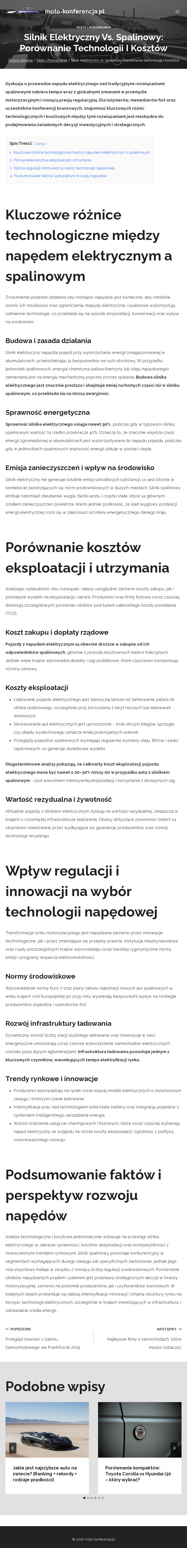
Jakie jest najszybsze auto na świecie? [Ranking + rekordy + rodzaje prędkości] (45, 1473)
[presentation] (47, 1430)
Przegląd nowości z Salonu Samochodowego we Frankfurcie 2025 (42, 1338)
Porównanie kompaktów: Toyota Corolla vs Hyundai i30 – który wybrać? (138, 1473)
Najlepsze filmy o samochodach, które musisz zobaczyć (144, 1338)
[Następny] (174, 1448)
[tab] (84, 1498)
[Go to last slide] (12, 1448)
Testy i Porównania (93, 27)
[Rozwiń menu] (177, 11)
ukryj (40, 143)
